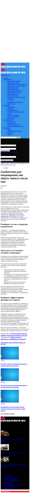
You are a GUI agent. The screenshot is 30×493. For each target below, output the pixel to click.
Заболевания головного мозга (16, 86)
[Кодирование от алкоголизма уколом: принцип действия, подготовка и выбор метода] (10, 402)
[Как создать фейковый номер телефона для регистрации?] (5, 462)
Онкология (10, 99)
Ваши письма (11, 118)
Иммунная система (12, 95)
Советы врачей (8, 120)
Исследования (11, 121)
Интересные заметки (13, 124)
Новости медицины (13, 116)
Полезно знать (11, 123)
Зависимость (11, 103)
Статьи (9, 113)
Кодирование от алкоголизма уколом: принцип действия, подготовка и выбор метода (13, 408)
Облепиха (10, 133)
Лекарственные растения (14, 131)
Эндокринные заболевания (15, 102)
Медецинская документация (15, 112)
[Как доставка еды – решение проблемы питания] (5, 436)
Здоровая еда (11, 107)
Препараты (10, 108)
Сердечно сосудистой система (16, 97)
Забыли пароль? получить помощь (10, 152)
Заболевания (8, 79)
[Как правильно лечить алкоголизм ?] (5, 449)
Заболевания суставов (13, 92)
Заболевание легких (13, 82)
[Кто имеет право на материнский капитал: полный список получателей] (10, 359)
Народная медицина (13, 115)
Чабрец (9, 134)
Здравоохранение (12, 110)
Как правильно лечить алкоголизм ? (12, 452)
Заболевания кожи (12, 87)
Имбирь (9, 129)
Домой (2, 163)
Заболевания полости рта (14, 91)
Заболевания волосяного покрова (17, 84)
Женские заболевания (13, 81)
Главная (6, 78)
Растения (7, 128)
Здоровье (7, 105)
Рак (12, 100)
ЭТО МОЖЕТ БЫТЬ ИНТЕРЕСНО (10, 342)
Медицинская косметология (15, 126)
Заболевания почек (12, 94)
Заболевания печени (13, 89)
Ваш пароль (19, 148)
